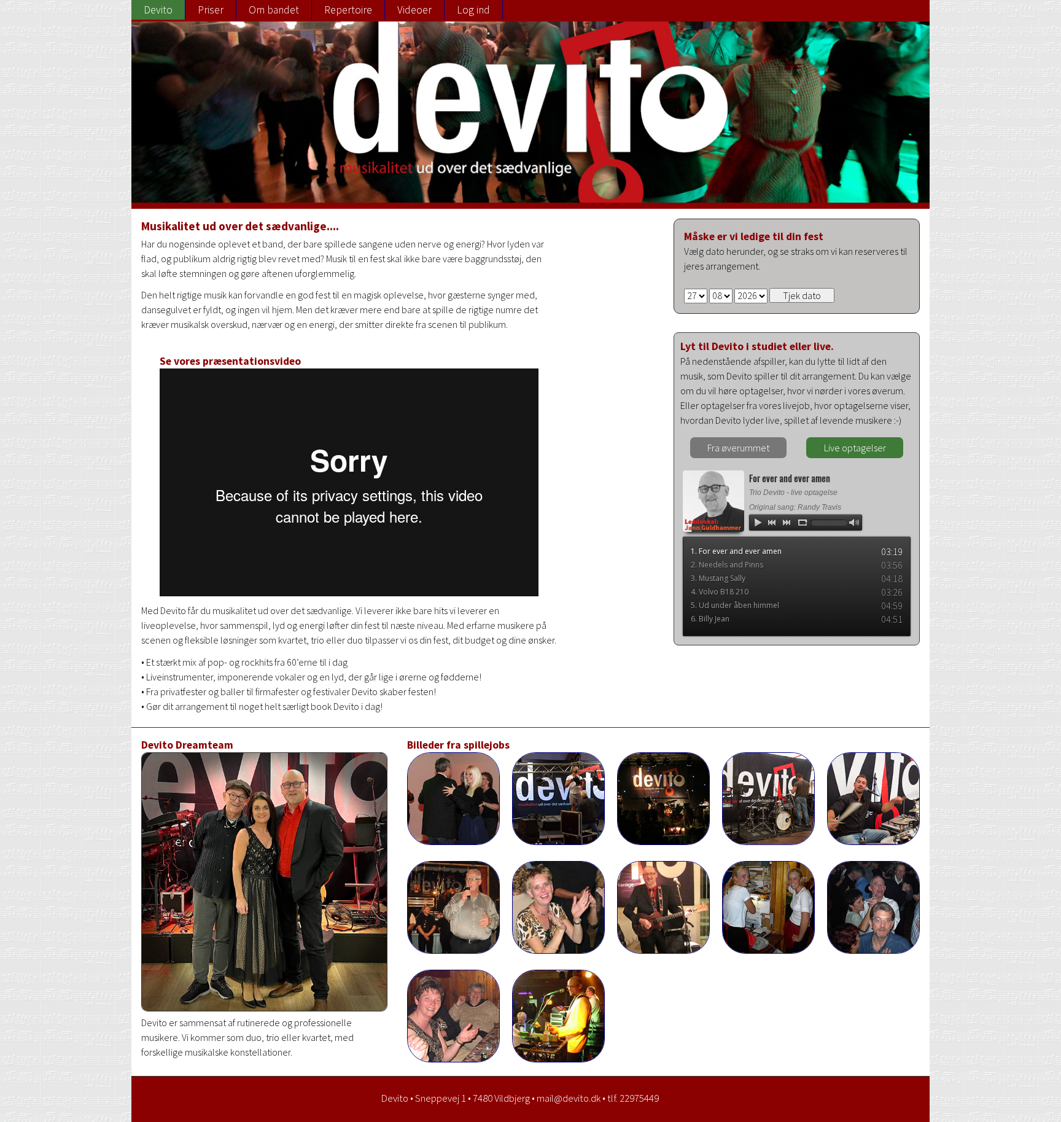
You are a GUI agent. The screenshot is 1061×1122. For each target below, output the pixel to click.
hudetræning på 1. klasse (670, 1101)
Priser (210, 10)
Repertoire (348, 10)
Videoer (414, 10)
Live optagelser (855, 448)
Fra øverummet (738, 448)
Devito (158, 10)
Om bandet (274, 10)
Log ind (473, 10)
